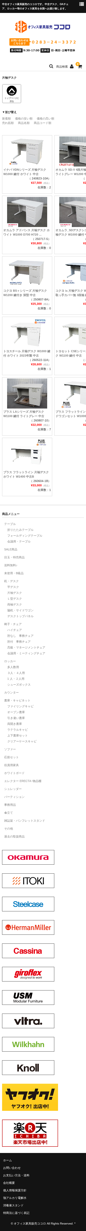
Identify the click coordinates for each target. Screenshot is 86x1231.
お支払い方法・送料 (16, 1175)
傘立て (8, 812)
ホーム (7, 1160)
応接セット (11, 757)
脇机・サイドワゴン (20, 610)
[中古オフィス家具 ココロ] (42, 32)
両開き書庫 (14, 723)
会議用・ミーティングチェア (26, 653)
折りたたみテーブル (20, 529)
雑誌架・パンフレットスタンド (24, 820)
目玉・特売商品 (14, 557)
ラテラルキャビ (17, 729)
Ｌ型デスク (14, 598)
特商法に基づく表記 (16, 1213)
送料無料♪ (10, 565)
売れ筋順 (8, 123)
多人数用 (13, 667)
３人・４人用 (16, 673)
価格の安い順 (24, 118)
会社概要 (9, 1182)
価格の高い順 (45, 118)
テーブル (10, 524)
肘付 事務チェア (19, 641)
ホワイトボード (14, 773)
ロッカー (10, 661)
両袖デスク (14, 604)
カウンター (11, 692)
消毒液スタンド (13, 1205)
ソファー (10, 749)
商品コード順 (42, 123)
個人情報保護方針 (15, 1190)
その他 (8, 828)
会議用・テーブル (19, 541)
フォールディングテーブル (24, 535)
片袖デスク (14, 592)
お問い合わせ (12, 1167)
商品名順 (24, 123)
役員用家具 (11, 765)
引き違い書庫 (16, 718)
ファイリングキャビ (20, 706)
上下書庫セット (17, 735)
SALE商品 (10, 549)
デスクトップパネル (20, 616)
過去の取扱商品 (14, 836)
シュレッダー (13, 789)
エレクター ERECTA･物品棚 (22, 781)
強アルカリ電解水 (15, 1197)
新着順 (6, 118)
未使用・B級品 (14, 573)
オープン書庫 (16, 712)
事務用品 (10, 804)
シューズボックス (19, 684)
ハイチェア (14, 630)
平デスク (13, 587)
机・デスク (11, 581)
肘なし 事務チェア (20, 635)
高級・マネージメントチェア (26, 647)
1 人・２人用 (15, 678)
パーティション (14, 796)
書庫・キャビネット (17, 700)
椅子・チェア (13, 624)
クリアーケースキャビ (22, 741)
